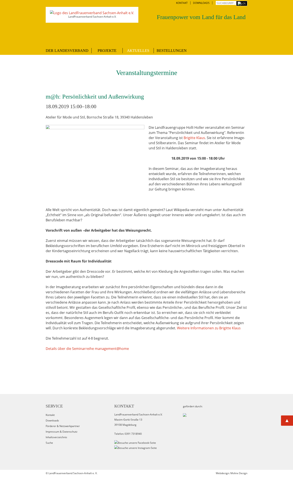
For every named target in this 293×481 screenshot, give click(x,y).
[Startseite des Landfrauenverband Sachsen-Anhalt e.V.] (92, 12)
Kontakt (50, 415)
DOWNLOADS (201, 2)
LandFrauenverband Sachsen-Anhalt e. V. (72, 473)
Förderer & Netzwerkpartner (63, 426)
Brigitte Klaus (194, 137)
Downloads (52, 420)
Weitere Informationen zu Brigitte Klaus (209, 328)
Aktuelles (138, 50)
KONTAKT (182, 2)
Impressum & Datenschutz (61, 431)
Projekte (107, 50)
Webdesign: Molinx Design (231, 473)
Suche (49, 443)
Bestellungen (172, 50)
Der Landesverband (67, 50)
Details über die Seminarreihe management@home (87, 348)
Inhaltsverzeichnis (56, 437)
